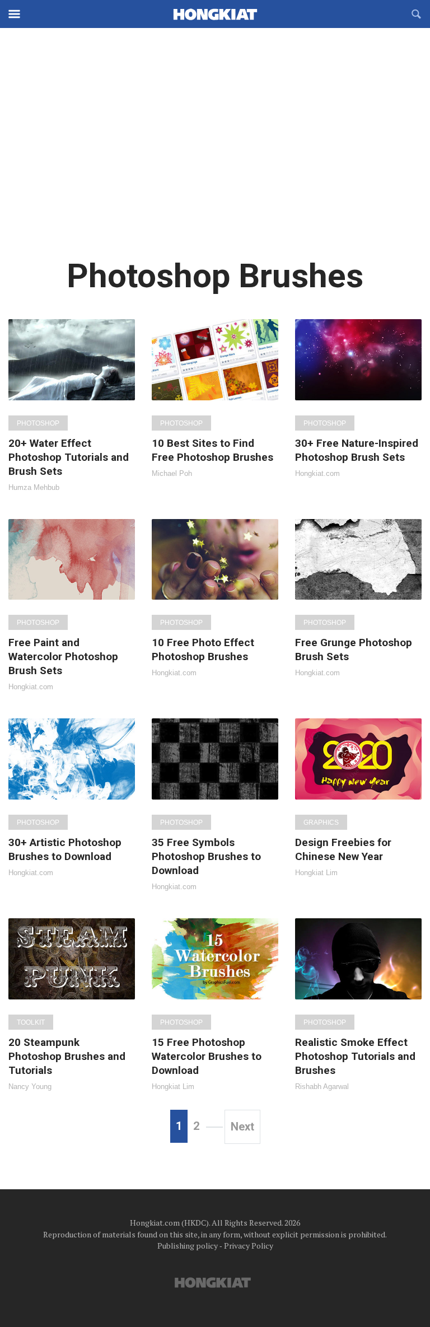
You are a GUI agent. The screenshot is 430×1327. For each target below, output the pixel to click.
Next (242, 1126)
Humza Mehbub (33, 487)
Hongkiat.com (317, 473)
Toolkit (31, 1022)
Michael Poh (172, 473)
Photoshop (38, 423)
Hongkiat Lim (316, 872)
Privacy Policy (248, 1245)
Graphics (321, 822)
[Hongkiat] (215, 14)
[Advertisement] (215, 151)
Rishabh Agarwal (322, 1086)
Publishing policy (187, 1245)
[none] (71, 405)
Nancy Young (30, 1086)
